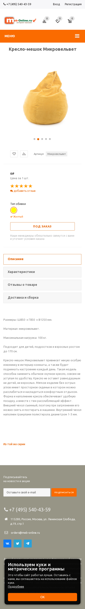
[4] (26, 186)
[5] (30, 186)
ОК (42, 597)
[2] (17, 186)
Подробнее (16, 586)
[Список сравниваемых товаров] (45, 23)
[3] (21, 186)
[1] (12, 186)
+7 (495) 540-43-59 (18, 4)
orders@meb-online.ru (25, 532)
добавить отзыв (24, 190)
